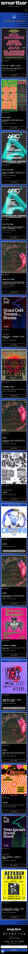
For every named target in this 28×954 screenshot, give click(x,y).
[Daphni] (14, 522)
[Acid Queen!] (14, 95)
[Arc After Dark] (14, 148)
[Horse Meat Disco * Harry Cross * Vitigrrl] (14, 678)
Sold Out (14, 551)
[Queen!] (14, 416)
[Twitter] (11, 6)
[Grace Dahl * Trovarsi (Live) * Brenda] (14, 312)
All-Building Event (7, 177)
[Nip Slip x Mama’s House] (14, 44)
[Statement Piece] (14, 365)
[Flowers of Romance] (14, 623)
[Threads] (21, 934)
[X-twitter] (18, 934)
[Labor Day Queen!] (14, 257)
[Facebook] (9, 6)
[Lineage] (14, 780)
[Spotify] (17, 6)
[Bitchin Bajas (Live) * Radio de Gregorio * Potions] (14, 885)
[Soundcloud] (15, 6)
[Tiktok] (19, 6)
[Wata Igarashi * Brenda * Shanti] (14, 831)
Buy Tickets (14, 75)
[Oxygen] (14, 468)
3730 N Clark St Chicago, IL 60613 (14, 937)
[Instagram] (13, 6)
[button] (26, 10)
